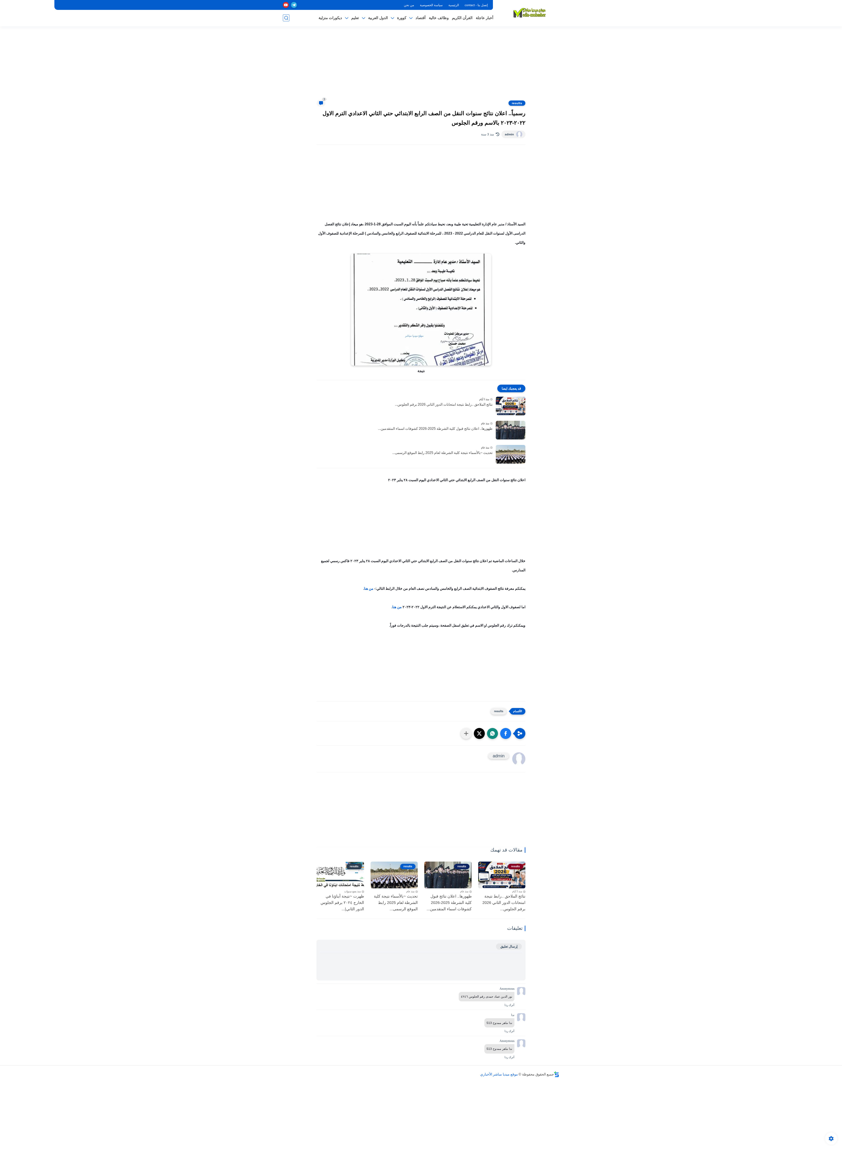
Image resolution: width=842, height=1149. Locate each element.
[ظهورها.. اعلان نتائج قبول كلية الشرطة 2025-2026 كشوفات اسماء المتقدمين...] (510, 430)
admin (509, 134)
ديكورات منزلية (330, 18)
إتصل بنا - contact (476, 5)
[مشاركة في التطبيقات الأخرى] (466, 733)
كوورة (401, 18)
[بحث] (286, 17)
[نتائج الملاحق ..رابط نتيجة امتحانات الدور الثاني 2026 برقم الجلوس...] (510, 406)
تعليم (355, 18)
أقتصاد (421, 18)
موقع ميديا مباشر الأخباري (499, 1074)
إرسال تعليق (508, 946)
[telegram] (294, 5)
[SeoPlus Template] (556, 1074)
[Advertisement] (421, 66)
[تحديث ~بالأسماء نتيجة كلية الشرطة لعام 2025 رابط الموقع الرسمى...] (510, 454)
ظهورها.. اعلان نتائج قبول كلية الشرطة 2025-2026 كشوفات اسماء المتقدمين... (435, 428)
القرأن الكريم (462, 18)
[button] (505, 733)
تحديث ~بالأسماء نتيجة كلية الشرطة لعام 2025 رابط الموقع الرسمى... (442, 453)
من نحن (409, 5)
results (517, 103)
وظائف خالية (439, 18)
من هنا (368, 588)
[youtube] (286, 5)
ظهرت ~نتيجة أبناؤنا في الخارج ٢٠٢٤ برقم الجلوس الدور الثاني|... (342, 902)
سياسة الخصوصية (431, 5)
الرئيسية (453, 5)
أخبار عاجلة (484, 18)
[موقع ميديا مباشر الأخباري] (529, 13)
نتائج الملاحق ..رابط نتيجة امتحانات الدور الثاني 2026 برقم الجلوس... (443, 404)
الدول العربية (378, 18)
